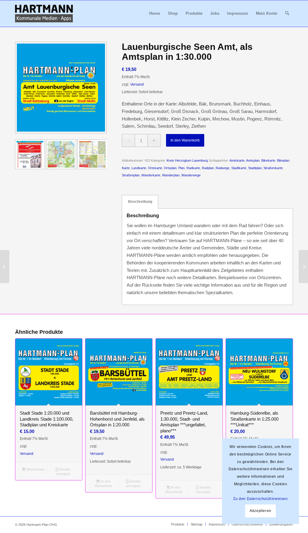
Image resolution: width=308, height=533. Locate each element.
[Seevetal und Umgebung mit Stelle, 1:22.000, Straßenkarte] (303, 266)
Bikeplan (283, 160)
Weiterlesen (35, 469)
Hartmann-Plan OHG (41, 524)
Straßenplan (131, 175)
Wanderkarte (150, 175)
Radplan (208, 168)
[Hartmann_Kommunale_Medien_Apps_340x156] (44, 13)
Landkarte (138, 168)
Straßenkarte (273, 168)
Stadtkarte (238, 168)
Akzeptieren (260, 511)
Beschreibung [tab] (140, 201)
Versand (137, 84)
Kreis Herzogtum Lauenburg (187, 160)
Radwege (222, 168)
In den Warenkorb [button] (103, 484)
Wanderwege (191, 175)
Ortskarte (155, 168)
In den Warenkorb (185, 140)
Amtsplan (253, 160)
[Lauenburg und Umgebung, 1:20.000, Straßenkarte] (4, 266)
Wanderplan (171, 175)
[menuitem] (154, 13)
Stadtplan (255, 168)
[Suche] (287, 13)
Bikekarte (268, 160)
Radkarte (193, 168)
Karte (126, 168)
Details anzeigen (63, 472)
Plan (181, 168)
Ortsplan (170, 168)
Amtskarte (237, 160)
